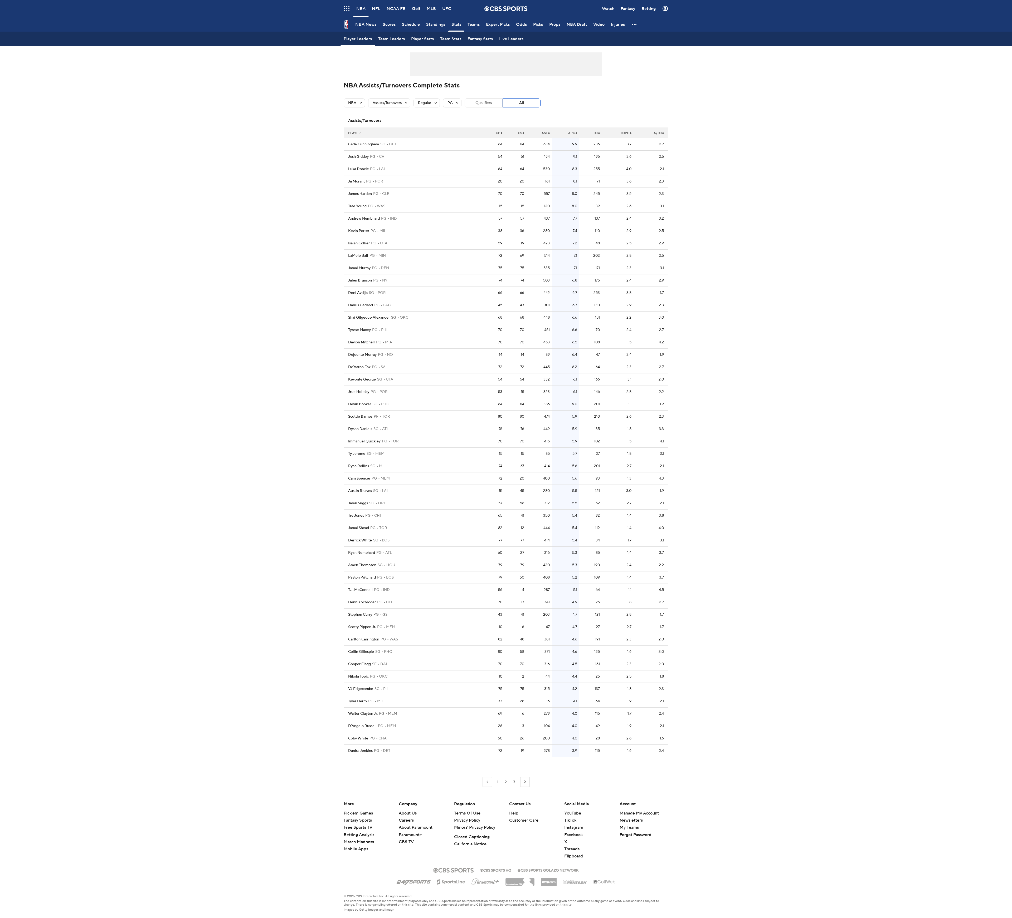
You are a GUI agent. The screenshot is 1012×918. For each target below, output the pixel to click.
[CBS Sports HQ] (495, 869)
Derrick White (360, 540)
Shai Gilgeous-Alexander (369, 317)
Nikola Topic (358, 676)
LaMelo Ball (358, 255)
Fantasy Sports (358, 820)
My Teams (629, 827)
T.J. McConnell (360, 590)
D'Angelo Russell (362, 726)
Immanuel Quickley (364, 441)
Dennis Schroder (362, 602)
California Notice (470, 844)
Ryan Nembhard (361, 552)
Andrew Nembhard (364, 218)
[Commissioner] (519, 880)
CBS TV (406, 842)
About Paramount (415, 827)
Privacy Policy (467, 820)
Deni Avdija (358, 292)
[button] (346, 8)
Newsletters (631, 820)
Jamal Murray (359, 268)
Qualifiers (483, 103)
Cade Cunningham (363, 144)
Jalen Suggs (358, 503)
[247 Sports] (413, 881)
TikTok (570, 820)
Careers (406, 820)
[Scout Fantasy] (575, 881)
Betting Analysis (359, 834)
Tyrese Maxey (359, 330)
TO (595, 133)
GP (498, 133)
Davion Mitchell (361, 342)
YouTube (572, 813)
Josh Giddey (358, 156)
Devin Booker (359, 404)
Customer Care (523, 820)
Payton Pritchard (362, 577)
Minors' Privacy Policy (474, 827)
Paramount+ (410, 834)
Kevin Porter (358, 231)
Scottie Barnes (360, 416)
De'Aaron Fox (359, 367)
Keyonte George (362, 379)
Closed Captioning (472, 837)
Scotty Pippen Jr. (362, 627)
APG (571, 133)
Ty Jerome (356, 453)
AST (545, 133)
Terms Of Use (467, 813)
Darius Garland (360, 305)
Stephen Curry (360, 614)
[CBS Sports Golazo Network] (548, 869)
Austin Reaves (360, 490)
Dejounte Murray (362, 354)
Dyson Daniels (360, 429)
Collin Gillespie (361, 651)
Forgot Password (635, 834)
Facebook (573, 834)
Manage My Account (639, 813)
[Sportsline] (451, 881)
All (521, 103)
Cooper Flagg (359, 664)
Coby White (358, 738)
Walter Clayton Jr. (363, 713)
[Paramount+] (485, 880)
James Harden (360, 193)
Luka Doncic (358, 169)
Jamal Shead (358, 528)
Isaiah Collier (359, 243)
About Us (408, 813)
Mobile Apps (356, 849)
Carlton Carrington (363, 639)
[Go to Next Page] (525, 782)
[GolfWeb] (604, 882)
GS (520, 133)
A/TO (658, 133)
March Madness (359, 842)
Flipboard (573, 856)
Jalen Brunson (360, 280)
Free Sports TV (358, 827)
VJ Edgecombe (360, 689)
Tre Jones (356, 515)
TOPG (624, 133)
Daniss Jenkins (360, 750)
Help (513, 813)
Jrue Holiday (358, 391)
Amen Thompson (362, 565)
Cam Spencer (359, 478)
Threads (572, 849)
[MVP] (549, 879)
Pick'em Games (358, 813)
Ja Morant (356, 181)
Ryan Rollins (358, 466)
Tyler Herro (357, 701)
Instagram (573, 827)
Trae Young (357, 206)
